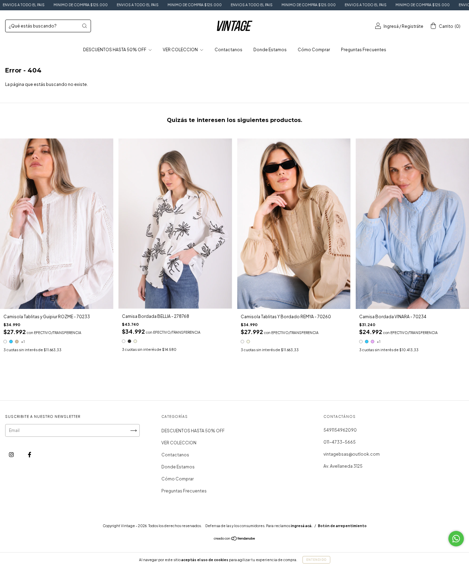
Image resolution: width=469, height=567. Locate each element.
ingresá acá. (301, 526)
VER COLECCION (180, 49)
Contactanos (228, 49)
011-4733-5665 (339, 442)
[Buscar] (84, 26)
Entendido (316, 560)
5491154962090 (340, 430)
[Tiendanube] (234, 539)
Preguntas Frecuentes (363, 49)
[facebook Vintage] (29, 454)
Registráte (412, 26)
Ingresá (391, 26)
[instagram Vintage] (11, 454)
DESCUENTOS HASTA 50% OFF (115, 49)
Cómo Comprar (314, 49)
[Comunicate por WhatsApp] (456, 538)
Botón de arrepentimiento (342, 526)
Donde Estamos (270, 49)
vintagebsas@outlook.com (351, 454)
